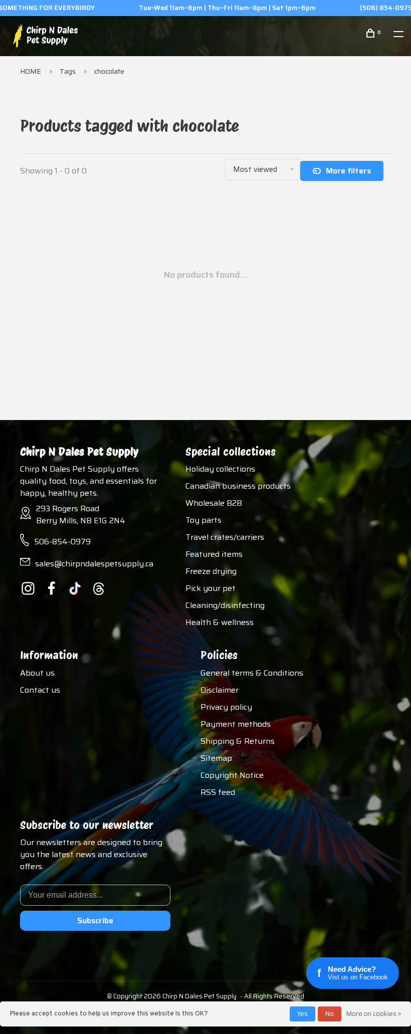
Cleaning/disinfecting (225, 605)
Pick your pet (210, 588)
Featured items (214, 554)
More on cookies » (373, 1013)
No (329, 1013)
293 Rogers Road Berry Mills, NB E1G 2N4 (80, 514)
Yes (302, 1013)
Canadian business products (238, 486)
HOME (30, 71)
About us (37, 673)
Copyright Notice (232, 775)
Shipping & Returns (237, 741)
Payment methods (235, 724)
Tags (68, 71)
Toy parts (203, 520)
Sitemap (216, 758)
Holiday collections (220, 469)
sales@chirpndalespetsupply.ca (94, 563)
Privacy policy (226, 707)
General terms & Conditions (251, 673)
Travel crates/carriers (224, 537)
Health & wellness (219, 622)
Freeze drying (211, 571)
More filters (348, 170)
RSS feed (217, 792)
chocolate (109, 71)
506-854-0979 (62, 541)
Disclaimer (219, 690)
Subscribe (95, 920)
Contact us (40, 690)
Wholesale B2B (213, 503)
